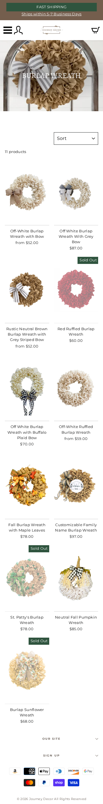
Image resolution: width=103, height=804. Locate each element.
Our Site (51, 739)
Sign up (51, 755)
